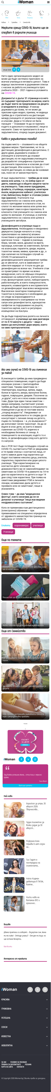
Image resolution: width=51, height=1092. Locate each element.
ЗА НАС (3, 1062)
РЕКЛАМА (28, 1064)
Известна (6, 1036)
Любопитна (6, 1045)
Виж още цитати (25, 785)
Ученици (8, 531)
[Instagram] (35, 759)
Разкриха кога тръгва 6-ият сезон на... (35, 844)
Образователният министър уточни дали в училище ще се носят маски (24, 568)
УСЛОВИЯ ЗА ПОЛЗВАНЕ (18, 1062)
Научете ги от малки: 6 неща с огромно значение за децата (24, 687)
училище (38, 525)
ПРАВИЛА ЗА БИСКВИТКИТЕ (11, 1064)
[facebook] (21, 759)
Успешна (5, 1017)
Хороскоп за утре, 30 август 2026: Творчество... (36, 806)
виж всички (8, 946)
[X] (28, 759)
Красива (5, 999)
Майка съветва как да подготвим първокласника (23, 625)
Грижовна (6, 1008)
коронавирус (21, 525)
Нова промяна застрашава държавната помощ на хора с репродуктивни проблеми (23, 715)
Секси (4, 1027)
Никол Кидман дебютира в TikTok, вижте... (35, 881)
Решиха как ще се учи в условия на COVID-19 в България (25, 597)
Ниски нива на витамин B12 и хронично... (33, 900)
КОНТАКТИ (20, 1067)
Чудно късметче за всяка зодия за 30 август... (35, 825)
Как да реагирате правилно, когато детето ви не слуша (23, 659)
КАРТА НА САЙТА (7, 1067)
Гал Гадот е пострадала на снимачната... (33, 862)
